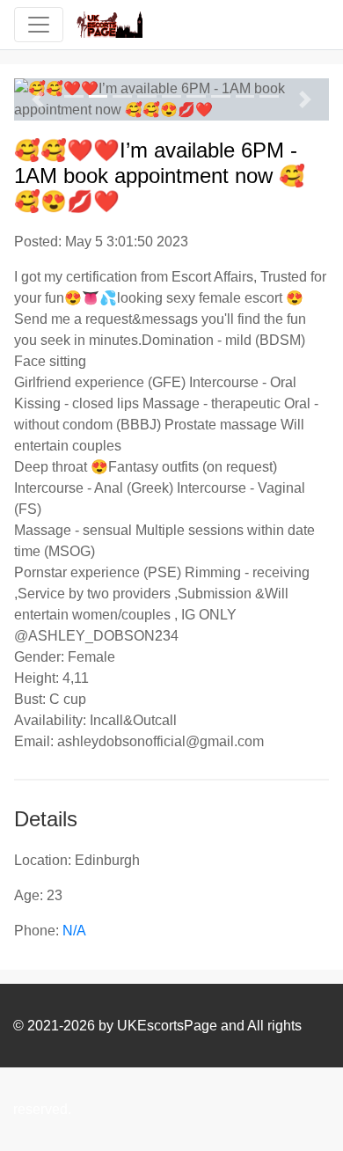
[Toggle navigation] (38, 24)
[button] (38, 99)
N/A (74, 930)
